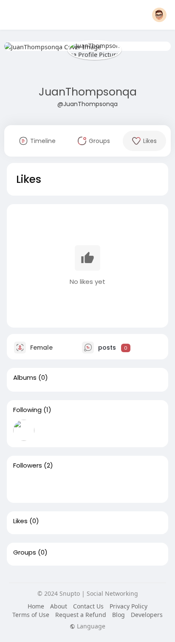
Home (36, 606)
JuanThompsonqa (88, 91)
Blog (118, 615)
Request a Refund (80, 615)
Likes (20, 521)
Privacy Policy (128, 606)
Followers (27, 465)
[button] (159, 15)
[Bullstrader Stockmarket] (23, 430)
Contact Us (88, 606)
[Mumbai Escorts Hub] (51, 485)
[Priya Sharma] (23, 485)
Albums (25, 377)
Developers (147, 615)
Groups (24, 552)
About (58, 606)
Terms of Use (30, 615)
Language (90, 626)
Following (27, 410)
